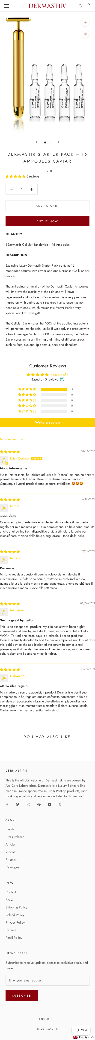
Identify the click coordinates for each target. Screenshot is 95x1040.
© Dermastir (47, 1029)
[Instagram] (28, 804)
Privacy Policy (15, 922)
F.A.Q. (10, 899)
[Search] (81, 6)
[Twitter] (17, 804)
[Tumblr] (60, 804)
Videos (10, 852)
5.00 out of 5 (59, 374)
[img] (10, 452)
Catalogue (12, 867)
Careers (11, 930)
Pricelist (11, 859)
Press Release (15, 836)
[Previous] (36, 142)
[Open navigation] (6, 6)
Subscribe (21, 996)
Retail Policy (14, 937)
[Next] (58, 142)
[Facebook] (7, 804)
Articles (11, 844)
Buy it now (47, 221)
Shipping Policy (16, 907)
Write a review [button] (47, 422)
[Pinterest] (39, 804)
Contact (11, 892)
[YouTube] (49, 804)
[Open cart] (89, 5)
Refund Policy (15, 915)
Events (10, 829)
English (45, 1019)
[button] (16, 176)
